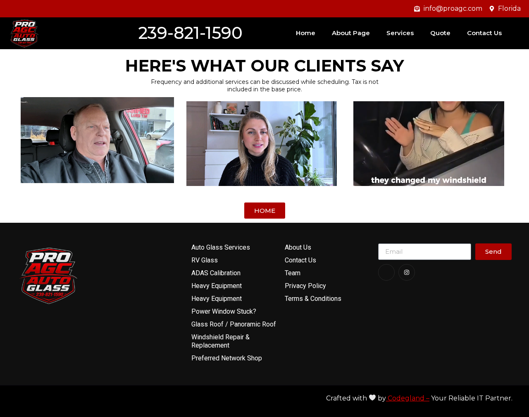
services (400, 33)
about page (351, 33)
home (305, 33)
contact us (484, 33)
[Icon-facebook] (386, 272)
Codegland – (407, 398)
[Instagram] (406, 272)
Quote (440, 33)
